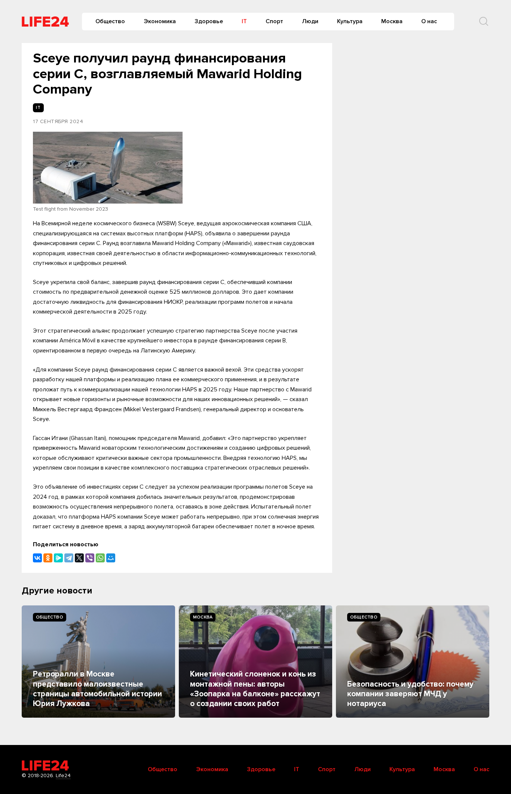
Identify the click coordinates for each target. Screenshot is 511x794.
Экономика (160, 21)
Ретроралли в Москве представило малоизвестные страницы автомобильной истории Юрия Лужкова (97, 688)
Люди (310, 21)
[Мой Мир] (110, 557)
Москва (392, 21)
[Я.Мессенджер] (58, 557)
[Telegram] (68, 557)
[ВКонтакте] (37, 557)
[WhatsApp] (100, 557)
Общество (110, 21)
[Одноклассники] (47, 557)
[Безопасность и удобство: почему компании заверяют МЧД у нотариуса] (412, 661)
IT (244, 21)
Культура (349, 21)
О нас (429, 21)
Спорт (274, 21)
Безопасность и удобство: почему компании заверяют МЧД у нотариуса (410, 694)
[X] (79, 557)
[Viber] (89, 557)
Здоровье (209, 21)
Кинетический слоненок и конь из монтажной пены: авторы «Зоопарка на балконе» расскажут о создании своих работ (255, 688)
